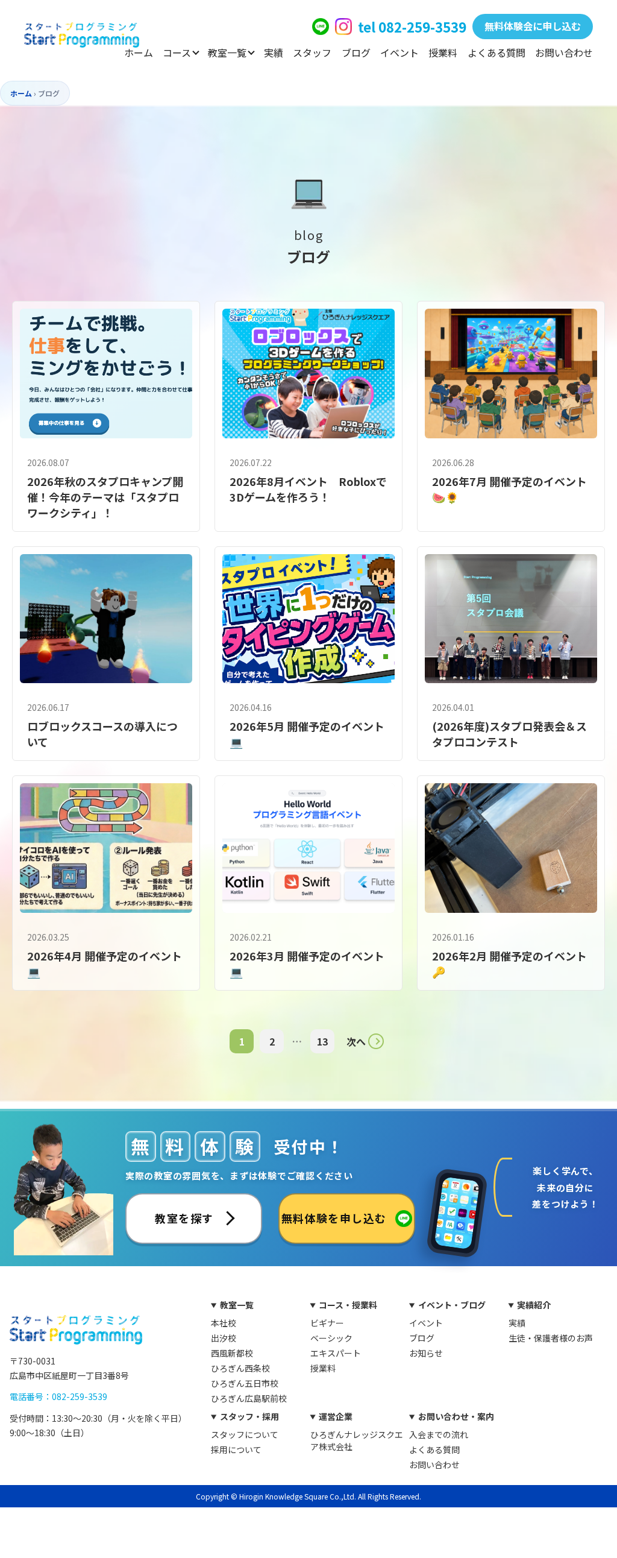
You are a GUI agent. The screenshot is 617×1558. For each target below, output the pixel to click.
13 (322, 1041)
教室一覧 (227, 52)
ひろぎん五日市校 (244, 1383)
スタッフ (312, 52)
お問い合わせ (564, 52)
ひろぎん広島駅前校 (249, 1398)
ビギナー (327, 1323)
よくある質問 (496, 52)
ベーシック (331, 1338)
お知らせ (426, 1353)
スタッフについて (244, 1434)
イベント (399, 52)
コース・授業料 (348, 1305)
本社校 (223, 1323)
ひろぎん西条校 (240, 1368)
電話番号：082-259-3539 (58, 1396)
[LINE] (320, 26)
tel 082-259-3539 (412, 26)
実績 (273, 52)
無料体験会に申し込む (532, 26)
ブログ (356, 52)
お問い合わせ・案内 (456, 1416)
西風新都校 (232, 1353)
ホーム (138, 52)
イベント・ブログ (452, 1305)
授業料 (442, 52)
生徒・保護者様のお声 (551, 1338)
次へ (356, 1041)
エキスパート (335, 1353)
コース (177, 52)
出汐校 (223, 1338)
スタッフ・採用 (249, 1416)
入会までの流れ (438, 1434)
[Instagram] (343, 26)
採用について (236, 1449)
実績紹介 (534, 1305)
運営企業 (335, 1416)
